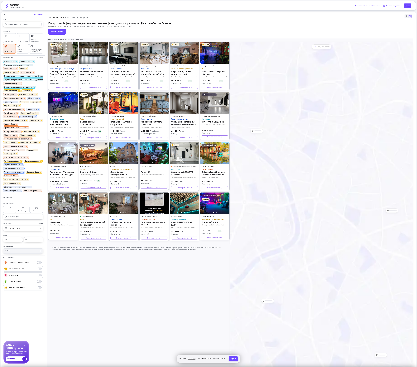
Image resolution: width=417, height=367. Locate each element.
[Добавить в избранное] (75, 44)
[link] (16, 352)
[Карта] (410, 16)
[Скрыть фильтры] (4, 14)
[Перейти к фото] (61, 62)
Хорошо (233, 358)
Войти (407, 6)
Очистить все (38, 14)
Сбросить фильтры (57, 32)
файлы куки (191, 358)
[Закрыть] (25, 346)
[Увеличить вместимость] (40, 251)
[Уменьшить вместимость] (36, 251)
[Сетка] (406, 16)
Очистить (40, 58)
